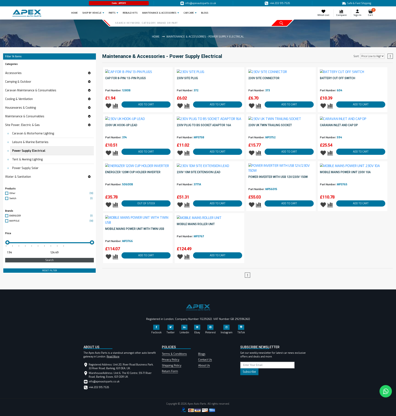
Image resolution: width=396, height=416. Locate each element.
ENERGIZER (51, 215)
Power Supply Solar (25, 168)
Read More (113, 356)
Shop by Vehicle (91, 12)
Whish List (323, 15)
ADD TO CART (146, 104)
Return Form (170, 371)
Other (51, 193)
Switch (51, 198)
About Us (204, 365)
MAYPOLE (51, 221)
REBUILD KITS (130, 12)
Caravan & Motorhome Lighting (33, 133)
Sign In (357, 15)
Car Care (189, 12)
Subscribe (249, 372)
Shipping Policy (171, 365)
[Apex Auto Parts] (27, 13)
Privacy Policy (170, 359)
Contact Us (205, 359)
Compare (341, 15)
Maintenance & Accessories (159, 12)
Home (75, 12)
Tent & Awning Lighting (27, 159)
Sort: (356, 56)
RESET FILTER (49, 270)
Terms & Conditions (174, 354)
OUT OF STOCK (146, 203)
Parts (112, 12)
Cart (371, 13)
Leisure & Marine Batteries (30, 142)
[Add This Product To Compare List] (116, 105)
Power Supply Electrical (28, 151)
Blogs (201, 354)
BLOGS (204, 12)
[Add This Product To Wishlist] (108, 105)
